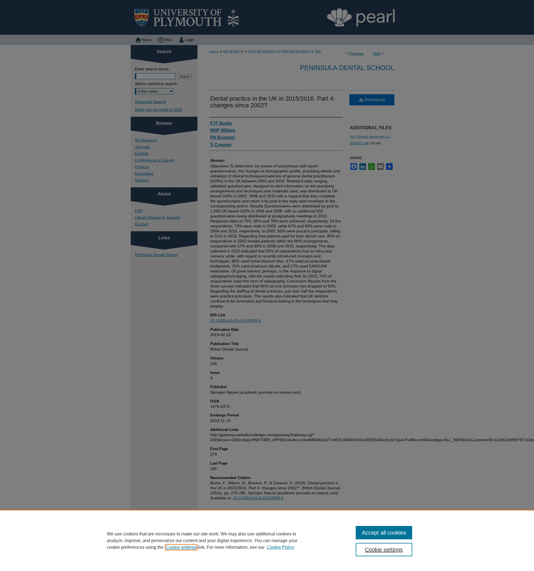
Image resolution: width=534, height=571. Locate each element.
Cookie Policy (280, 547)
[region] (267, 540)
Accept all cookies (384, 533)
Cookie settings (181, 547)
